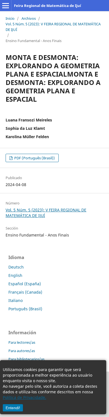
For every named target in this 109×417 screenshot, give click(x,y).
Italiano (15, 300)
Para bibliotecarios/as (26, 359)
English (15, 275)
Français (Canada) (25, 292)
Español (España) (24, 283)
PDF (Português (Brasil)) (34, 157)
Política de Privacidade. (24, 397)
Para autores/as (21, 350)
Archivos (29, 18)
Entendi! (13, 408)
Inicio (10, 18)
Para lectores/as (21, 342)
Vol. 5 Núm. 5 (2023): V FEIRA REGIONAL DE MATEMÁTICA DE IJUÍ (53, 26)
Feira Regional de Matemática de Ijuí (47, 5)
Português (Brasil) (25, 308)
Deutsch (16, 267)
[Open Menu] (5, 5)
